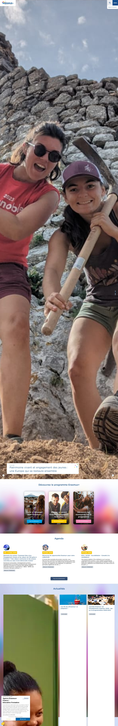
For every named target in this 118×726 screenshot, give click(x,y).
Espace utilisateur (112, 7)
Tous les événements (59, 578)
